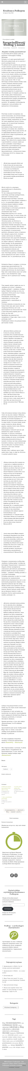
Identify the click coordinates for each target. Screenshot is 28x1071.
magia (23, 1037)
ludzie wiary (17, 1037)
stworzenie (15, 1043)
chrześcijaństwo (10, 810)
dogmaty (13, 1033)
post (14, 1041)
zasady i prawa (16, 812)
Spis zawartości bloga (11, 985)
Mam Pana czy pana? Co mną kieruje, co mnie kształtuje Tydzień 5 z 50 (13, 980)
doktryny (20, 1033)
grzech (16, 1035)
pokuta (11, 1041)
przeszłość (20, 1041)
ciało (22, 1023)
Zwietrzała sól (8, 975)
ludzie (10, 1037)
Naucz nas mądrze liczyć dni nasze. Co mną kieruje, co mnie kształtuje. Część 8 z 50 (12, 989)
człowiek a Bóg (16, 1027)
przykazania (7, 1043)
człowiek (5, 1027)
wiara (13, 1045)
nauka (20, 1039)
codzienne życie (10, 1025)
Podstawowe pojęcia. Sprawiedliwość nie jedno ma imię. (6, 788)
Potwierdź (7, 909)
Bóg (3, 1023)
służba (4, 1045)
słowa (21, 1043)
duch (3, 1035)
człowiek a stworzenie (10, 1031)
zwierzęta (11, 1047)
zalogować (11, 825)
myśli (15, 1039)
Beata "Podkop (7, 47)
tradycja (8, 1045)
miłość (4, 1039)
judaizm (20, 1035)
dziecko (6, 1035)
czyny (20, 1025)
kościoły (4, 1037)
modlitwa (9, 1039)
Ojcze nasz (5, 1041)
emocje (11, 1035)
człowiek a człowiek (10, 1029)
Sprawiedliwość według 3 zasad (14, 43)
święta (18, 1047)
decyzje (5, 1033)
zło (14, 1047)
